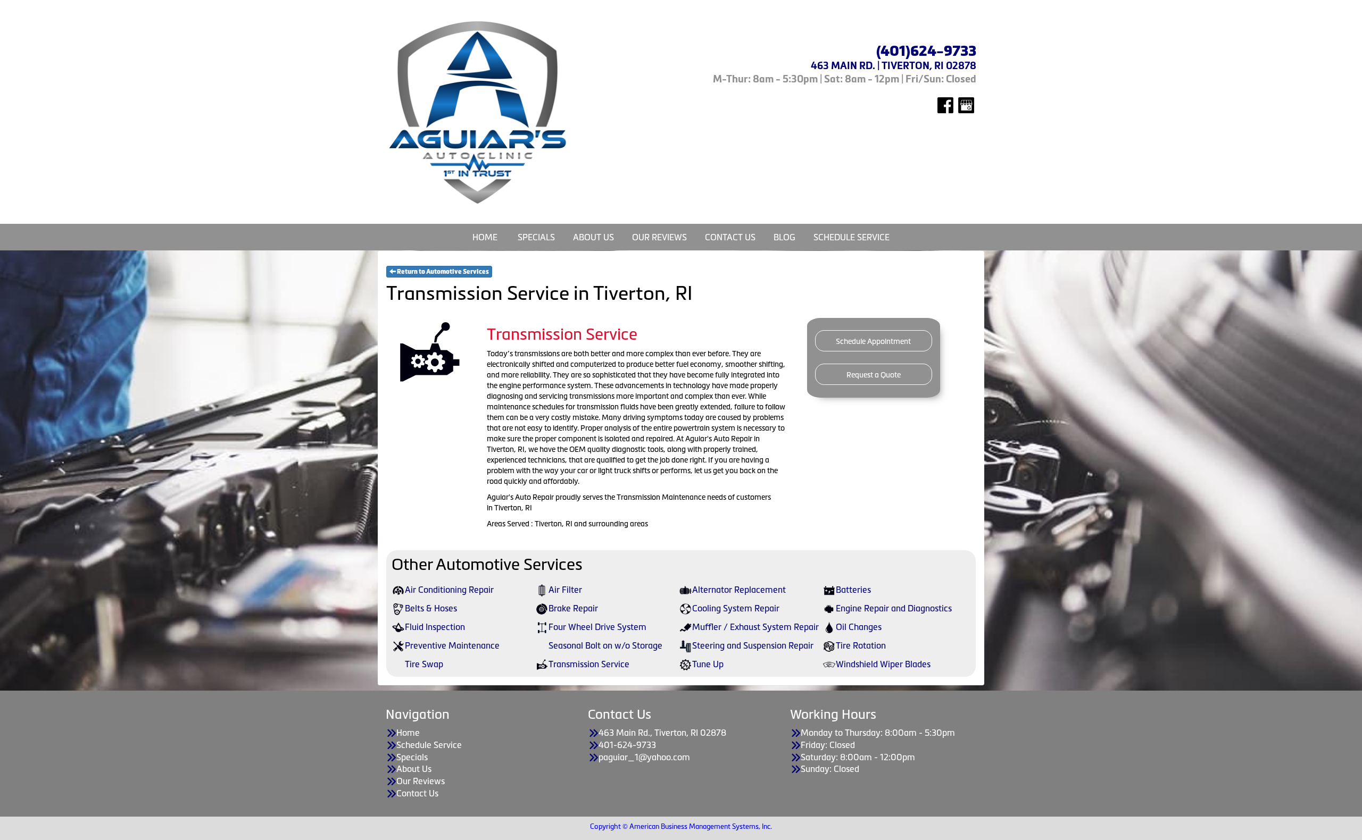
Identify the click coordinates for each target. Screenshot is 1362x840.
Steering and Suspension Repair (752, 645)
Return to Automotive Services (442, 271)
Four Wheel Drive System (597, 627)
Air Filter (565, 589)
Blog (784, 237)
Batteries (853, 589)
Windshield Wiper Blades (883, 664)
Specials (536, 237)
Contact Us (730, 237)
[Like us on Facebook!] (945, 104)
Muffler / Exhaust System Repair (755, 627)
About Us (593, 237)
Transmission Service (589, 664)
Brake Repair (573, 608)
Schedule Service (851, 237)
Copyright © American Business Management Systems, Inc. (681, 826)
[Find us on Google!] (966, 104)
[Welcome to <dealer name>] (479, 112)
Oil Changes (859, 627)
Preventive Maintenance (452, 645)
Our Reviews (659, 237)
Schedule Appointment (873, 341)
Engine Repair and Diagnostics (894, 608)
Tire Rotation (861, 645)
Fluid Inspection (435, 627)
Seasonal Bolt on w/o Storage (605, 645)
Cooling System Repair (735, 608)
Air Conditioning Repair (449, 589)
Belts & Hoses (431, 608)
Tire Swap (424, 664)
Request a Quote (873, 375)
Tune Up (708, 664)
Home (484, 237)
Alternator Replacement (739, 589)
